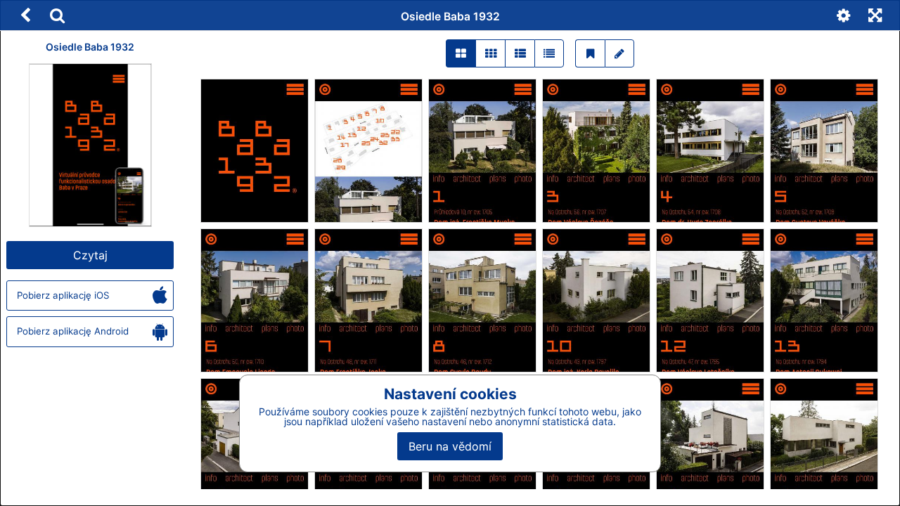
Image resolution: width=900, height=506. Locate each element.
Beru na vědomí (450, 446)
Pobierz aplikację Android (73, 331)
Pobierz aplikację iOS (63, 295)
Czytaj (90, 255)
